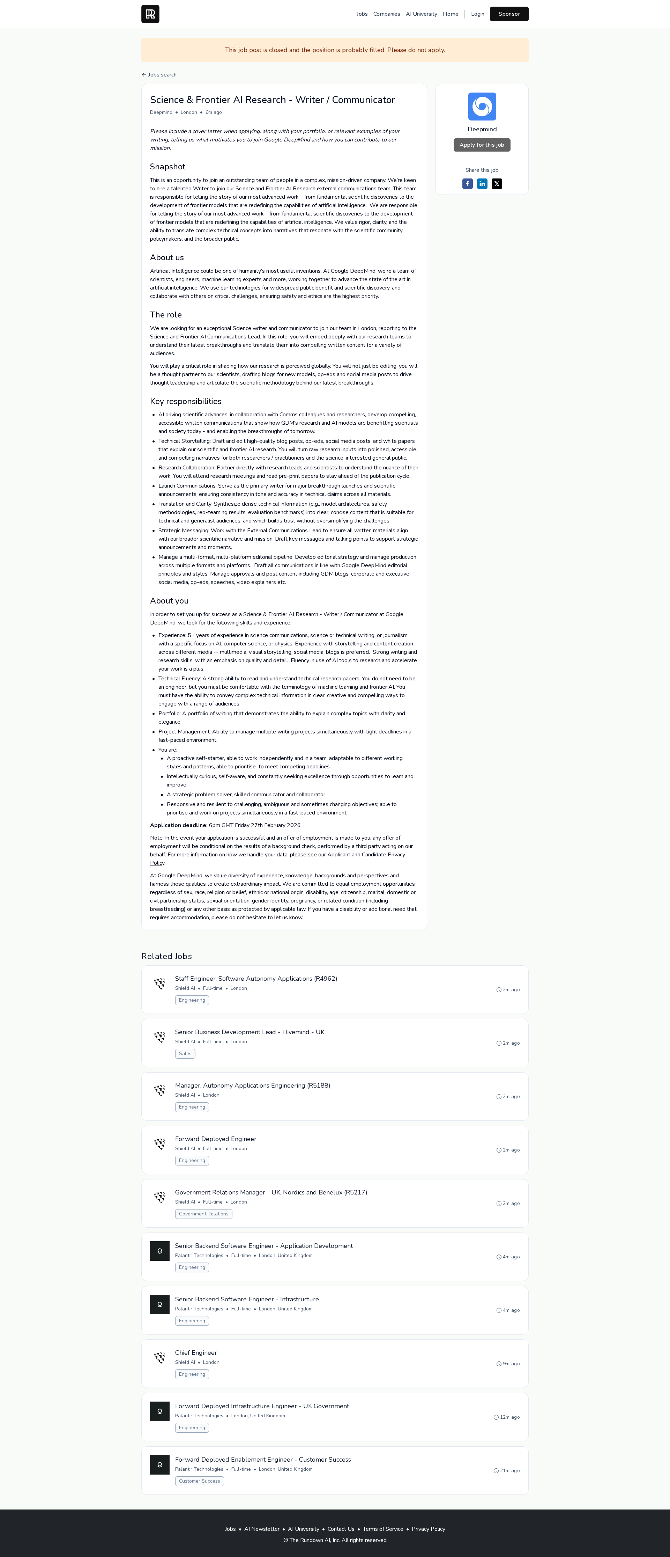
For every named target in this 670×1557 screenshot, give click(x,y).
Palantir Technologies (199, 1255)
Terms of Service (383, 1529)
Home (451, 14)
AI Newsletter (262, 1529)
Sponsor (509, 14)
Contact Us (341, 1529)
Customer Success (199, 1481)
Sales (185, 1053)
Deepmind (161, 112)
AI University (421, 14)
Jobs (362, 14)
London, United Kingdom (286, 1255)
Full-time (213, 988)
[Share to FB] (467, 183)
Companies (386, 14)
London (189, 112)
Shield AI (185, 988)
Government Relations (204, 1214)
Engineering (192, 1000)
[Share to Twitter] (497, 183)
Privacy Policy (428, 1529)
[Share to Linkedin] (482, 183)
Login (477, 14)
